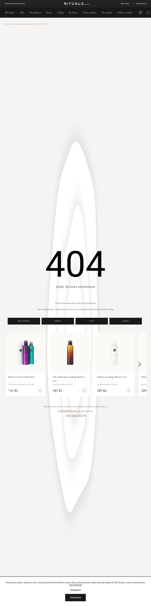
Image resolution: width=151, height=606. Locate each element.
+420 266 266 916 (75, 415)
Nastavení (75, 590)
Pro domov (24, 321)
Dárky (58, 321)
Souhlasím (75, 597)
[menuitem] (10, 12)
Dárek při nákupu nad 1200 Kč (15, 4)
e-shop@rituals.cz (69, 411)
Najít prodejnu (141, 4)
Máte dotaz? (125, 4)
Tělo (91, 321)
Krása (125, 321)
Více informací (75, 585)
